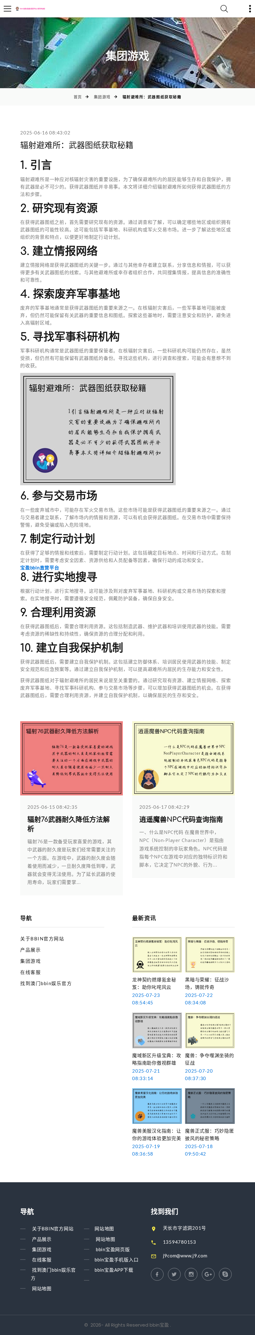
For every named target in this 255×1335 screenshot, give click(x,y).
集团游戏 (102, 97)
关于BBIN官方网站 (42, 938)
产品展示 (30, 950)
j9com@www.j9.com (185, 1255)
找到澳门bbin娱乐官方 (46, 983)
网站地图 (42, 1288)
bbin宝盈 (159, 1325)
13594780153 (179, 1242)
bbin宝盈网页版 (113, 1249)
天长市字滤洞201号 (184, 1228)
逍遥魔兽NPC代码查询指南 (181, 819)
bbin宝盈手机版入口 (116, 1259)
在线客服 (30, 972)
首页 (78, 97)
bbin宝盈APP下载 (114, 1270)
